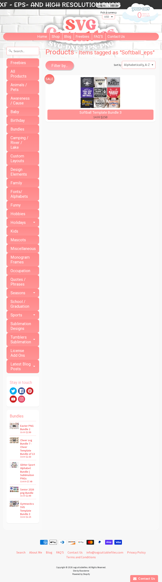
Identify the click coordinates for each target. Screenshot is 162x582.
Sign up (114, 5)
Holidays (18, 222)
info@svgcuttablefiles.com (104, 552)
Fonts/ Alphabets (19, 194)
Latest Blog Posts (20, 366)
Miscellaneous (23, 248)
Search (20, 552)
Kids (14, 231)
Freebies (82, 36)
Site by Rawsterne (81, 570)
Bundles (17, 129)
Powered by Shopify (81, 574)
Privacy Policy (136, 552)
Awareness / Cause (20, 100)
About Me (35, 552)
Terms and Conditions (81, 557)
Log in (101, 5)
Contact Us (116, 36)
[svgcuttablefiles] (48, 16)
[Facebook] (21, 391)
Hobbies (17, 213)
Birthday (17, 120)
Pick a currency (109, 12)
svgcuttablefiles (80, 567)
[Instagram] (21, 399)
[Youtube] (13, 399)
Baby (14, 111)
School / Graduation (19, 304)
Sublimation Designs (20, 326)
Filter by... (59, 65)
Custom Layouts (17, 158)
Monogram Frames (20, 259)
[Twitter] (13, 391)
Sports (16, 315)
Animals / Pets (18, 87)
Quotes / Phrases (17, 282)
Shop (56, 36)
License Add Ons (17, 353)
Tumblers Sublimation (20, 339)
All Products (18, 74)
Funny (15, 205)
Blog (67, 36)
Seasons (17, 293)
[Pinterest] (29, 391)
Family (16, 183)
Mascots (18, 240)
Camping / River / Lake (19, 142)
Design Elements (18, 172)
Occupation (20, 270)
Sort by (117, 64)
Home (42, 36)
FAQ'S (98, 36)
